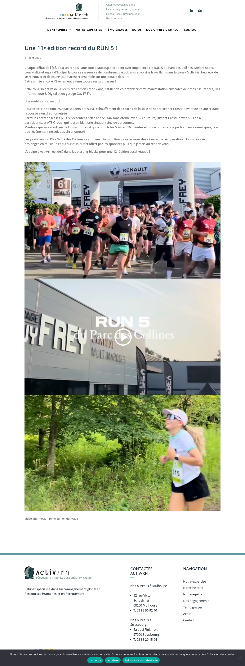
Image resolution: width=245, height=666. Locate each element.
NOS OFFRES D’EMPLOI (163, 29)
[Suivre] (191, 11)
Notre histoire (193, 588)
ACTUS (137, 29)
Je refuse (113, 660)
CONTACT (191, 29)
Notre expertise (89, 29)
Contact (188, 620)
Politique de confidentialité (141, 660)
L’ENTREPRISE (57, 29)
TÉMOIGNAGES (117, 29)
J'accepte (95, 660)
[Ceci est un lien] (66, 21)
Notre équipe (192, 594)
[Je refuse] (240, 658)
